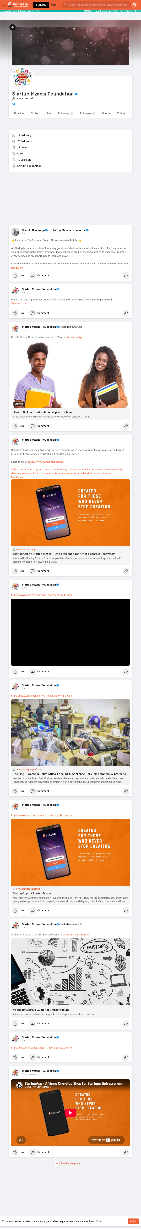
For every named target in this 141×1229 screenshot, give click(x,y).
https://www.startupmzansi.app (45, 461)
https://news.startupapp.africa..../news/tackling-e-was (41, 695)
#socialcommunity (79, 469)
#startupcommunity (56, 469)
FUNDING (41, 4)
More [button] (54, 4)
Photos (106, 113)
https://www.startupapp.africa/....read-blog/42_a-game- (42, 815)
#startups (96, 469)
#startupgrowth (113, 469)
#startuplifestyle (82, 473)
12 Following (24, 135)
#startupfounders (43, 473)
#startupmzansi (20, 303)
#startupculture (63, 473)
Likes (48, 113)
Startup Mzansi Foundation (69, 230)
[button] (96, 4)
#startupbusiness (21, 473)
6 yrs (24, 1074)
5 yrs (24, 588)
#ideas (15, 469)
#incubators (82, 934)
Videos (121, 113)
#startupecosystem (31, 469)
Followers (87, 113)
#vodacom (67, 934)
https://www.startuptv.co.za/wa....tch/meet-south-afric (42, 595)
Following (65, 113)
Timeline (19, 113)
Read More (17, 267)
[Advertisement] (70, 196)
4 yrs (24, 292)
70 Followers (24, 141)
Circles (34, 113)
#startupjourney (103, 473)
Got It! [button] (133, 1221)
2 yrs (24, 233)
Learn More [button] (95, 1221)
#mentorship (74, 337)
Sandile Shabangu (33, 230)
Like (22, 275)
